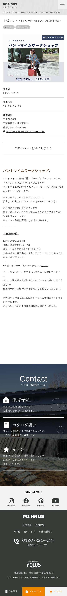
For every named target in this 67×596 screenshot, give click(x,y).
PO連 (17, 531)
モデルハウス (35, 591)
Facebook (26, 505)
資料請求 (13, 591)
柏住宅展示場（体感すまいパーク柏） (25, 131)
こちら (44, 265)
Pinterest (41, 505)
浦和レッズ (29, 531)
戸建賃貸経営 (46, 531)
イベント (14, 12)
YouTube (55, 505)
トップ (5, 12)
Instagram (11, 505)
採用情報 (40, 525)
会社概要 (27, 525)
